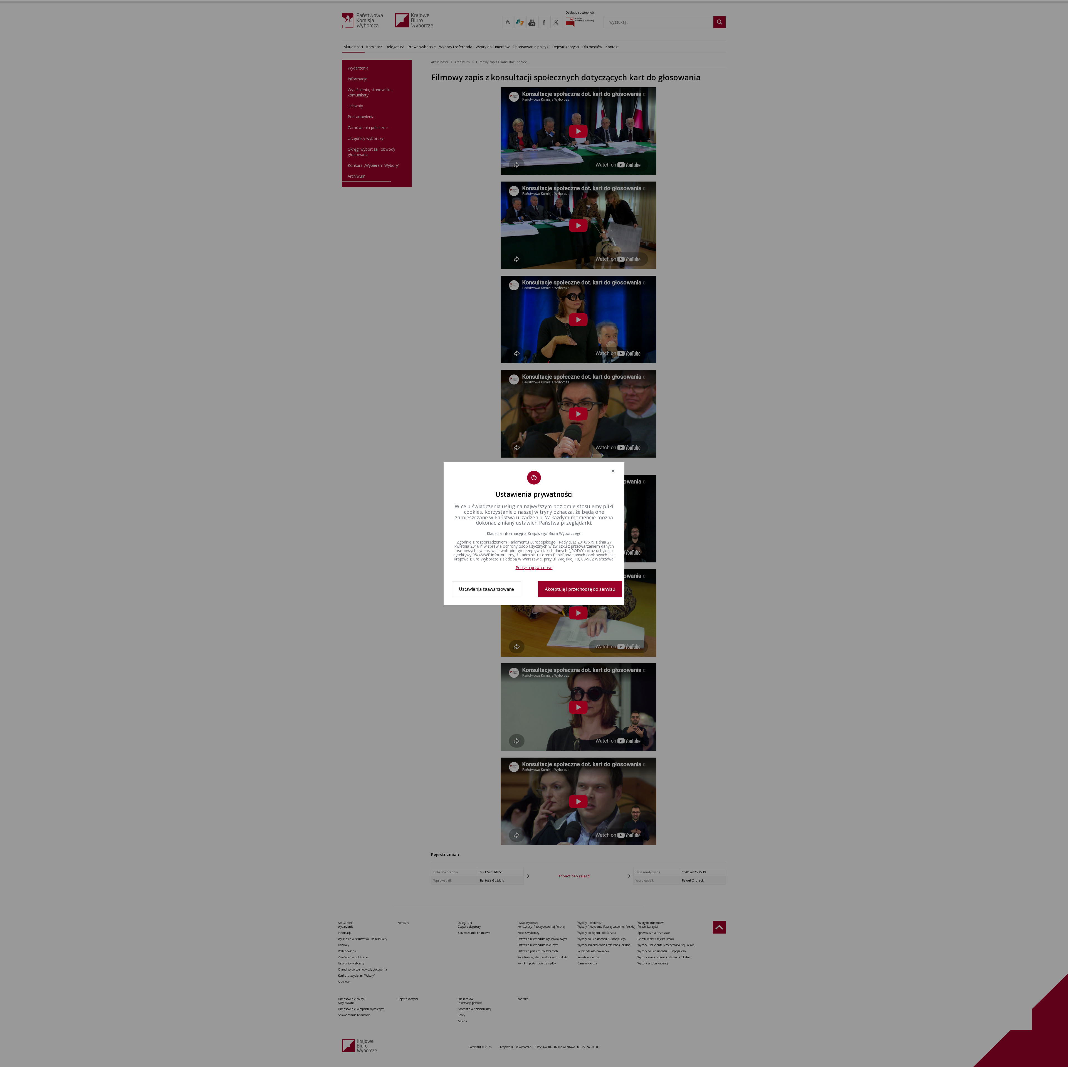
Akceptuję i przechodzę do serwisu (580, 589)
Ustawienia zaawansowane (486, 589)
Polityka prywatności (534, 567)
